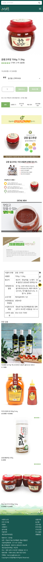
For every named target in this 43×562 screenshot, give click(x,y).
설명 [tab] (5, 104)
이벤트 (4, 524)
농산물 (37, 522)
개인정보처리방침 (7, 534)
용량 (4, 77)
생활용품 (38, 534)
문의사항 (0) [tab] (21, 104)
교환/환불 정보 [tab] (37, 104)
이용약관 (4, 532)
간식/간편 (38, 529)
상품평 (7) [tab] (13, 104)
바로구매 (35, 89)
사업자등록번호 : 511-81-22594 (12, 543)
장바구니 (21, 89)
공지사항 (4, 529)
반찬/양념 (14, 98)
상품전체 (38, 519)
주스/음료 (38, 532)
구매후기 (4, 527)
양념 (26, 98)
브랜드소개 (5, 519)
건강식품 (38, 524)
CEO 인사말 (5, 522)
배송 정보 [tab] (29, 104)
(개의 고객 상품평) (18, 63)
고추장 (22, 98)
